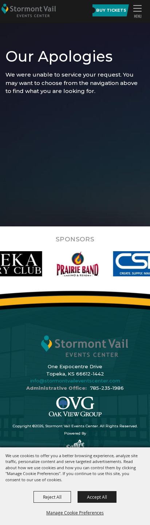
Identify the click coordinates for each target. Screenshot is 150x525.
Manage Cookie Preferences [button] (75, 513)
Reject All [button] (52, 497)
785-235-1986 (107, 388)
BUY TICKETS (111, 10)
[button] (137, 11)
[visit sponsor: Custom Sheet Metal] (75, 263)
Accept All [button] (97, 497)
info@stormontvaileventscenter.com (75, 381)
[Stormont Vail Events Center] (28, 10)
